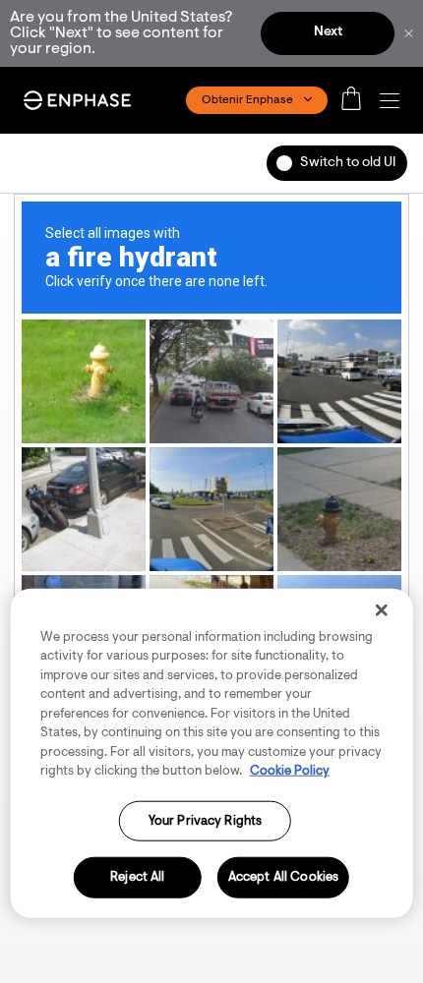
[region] (212, 752)
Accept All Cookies (283, 877)
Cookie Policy (290, 771)
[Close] (380, 609)
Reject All (137, 877)
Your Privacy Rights (205, 820)
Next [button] (328, 32)
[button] (394, 100)
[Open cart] (357, 100)
